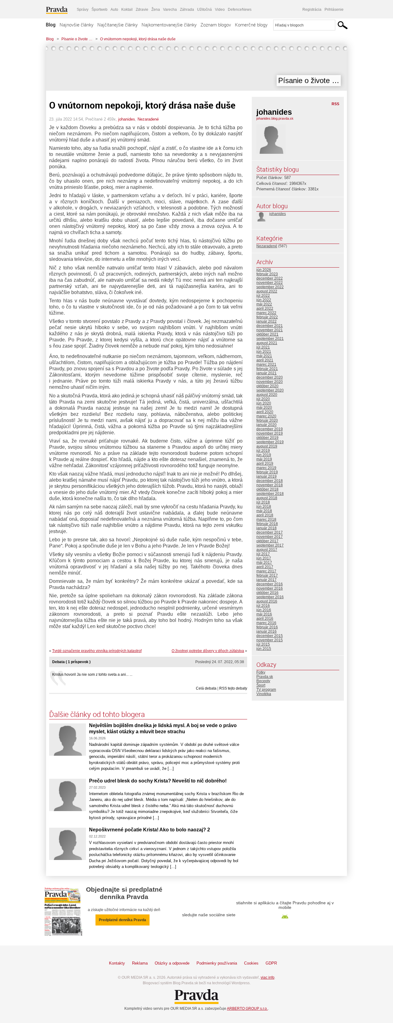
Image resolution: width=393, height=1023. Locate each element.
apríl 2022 (264, 308)
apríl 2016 (264, 618)
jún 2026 (263, 270)
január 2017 (266, 580)
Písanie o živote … (76, 39)
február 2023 (267, 274)
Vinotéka (263, 694)
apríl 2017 (264, 567)
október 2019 (267, 438)
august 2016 (266, 601)
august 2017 (266, 549)
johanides (126, 119)
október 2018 (267, 489)
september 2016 (270, 597)
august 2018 (266, 498)
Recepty (263, 681)
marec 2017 (266, 571)
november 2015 (269, 640)
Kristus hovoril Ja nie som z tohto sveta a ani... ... (92, 674)
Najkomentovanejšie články (169, 25)
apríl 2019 (264, 463)
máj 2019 (264, 459)
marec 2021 (266, 364)
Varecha (170, 9)
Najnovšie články (76, 25)
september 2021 (270, 338)
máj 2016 (264, 614)
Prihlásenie (334, 9)
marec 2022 (266, 313)
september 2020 (270, 390)
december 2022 (269, 278)
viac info (267, 977)
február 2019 (267, 472)
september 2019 (270, 442)
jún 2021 (263, 351)
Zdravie (142, 9)
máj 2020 (264, 407)
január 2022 (266, 321)
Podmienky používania (216, 963)
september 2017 (270, 545)
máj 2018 (264, 511)
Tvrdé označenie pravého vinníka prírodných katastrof (97, 651)
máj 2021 (264, 356)
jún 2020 (263, 403)
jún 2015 (263, 649)
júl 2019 (263, 450)
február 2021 (267, 369)
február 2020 (267, 420)
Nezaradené (148, 119)
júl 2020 (263, 399)
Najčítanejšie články (117, 25)
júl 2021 (263, 347)
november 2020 (269, 382)
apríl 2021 (264, 360)
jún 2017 (263, 558)
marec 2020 (266, 416)
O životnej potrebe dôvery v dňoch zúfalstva (208, 651)
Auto (114, 9)
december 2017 (269, 532)
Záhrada (187, 9)
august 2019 (266, 446)
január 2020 (266, 425)
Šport (260, 685)
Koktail (127, 9)
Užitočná (204, 9)
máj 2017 (264, 562)
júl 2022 (263, 295)
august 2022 (266, 291)
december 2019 (269, 429)
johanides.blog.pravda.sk (275, 118)
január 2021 (266, 373)
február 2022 (267, 317)
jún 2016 (263, 610)
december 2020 (269, 377)
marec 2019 (266, 468)
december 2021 (269, 326)
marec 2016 (266, 623)
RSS (335, 104)
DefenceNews (239, 9)
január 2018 (266, 528)
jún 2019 (263, 455)
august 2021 (266, 343)
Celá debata (206, 688)
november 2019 (269, 433)
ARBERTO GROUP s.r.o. (247, 1008)
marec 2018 (266, 519)
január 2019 (266, 476)
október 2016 (267, 593)
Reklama (140, 963)
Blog (51, 24)
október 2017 (267, 541)
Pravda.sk (264, 677)
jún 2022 (263, 300)
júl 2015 (263, 644)
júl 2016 (263, 605)
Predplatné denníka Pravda (122, 920)
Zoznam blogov (215, 25)
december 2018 (269, 481)
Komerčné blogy (251, 25)
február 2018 (267, 524)
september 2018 (270, 494)
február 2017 (267, 575)
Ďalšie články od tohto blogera (97, 714)
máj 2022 (264, 304)
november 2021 (269, 330)
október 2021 (267, 334)
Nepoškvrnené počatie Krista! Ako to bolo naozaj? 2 (149, 829)
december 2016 (269, 584)
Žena (155, 9)
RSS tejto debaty (233, 688)
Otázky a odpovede (172, 963)
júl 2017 (263, 554)
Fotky (260, 672)
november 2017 (269, 537)
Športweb (99, 9)
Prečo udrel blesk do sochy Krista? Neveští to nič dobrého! (158, 780)
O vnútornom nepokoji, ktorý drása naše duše (138, 39)
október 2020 (267, 386)
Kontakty (117, 963)
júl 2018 (263, 502)
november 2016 (269, 588)
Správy (82, 9)
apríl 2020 (264, 412)
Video (220, 9)
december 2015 (269, 636)
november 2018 (269, 485)
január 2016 (266, 631)
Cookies (251, 963)
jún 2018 (263, 506)
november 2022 (269, 283)
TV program (266, 689)
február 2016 (267, 627)
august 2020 (266, 394)
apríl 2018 (264, 515)
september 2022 (270, 287)
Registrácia (311, 9)
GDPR (271, 963)
